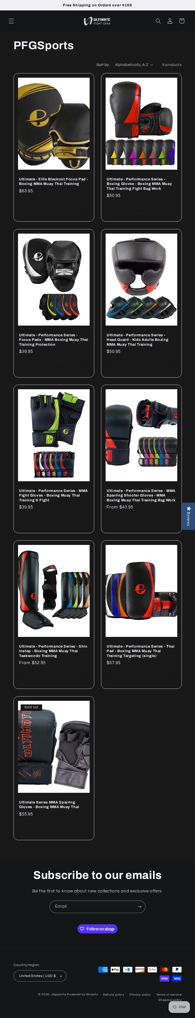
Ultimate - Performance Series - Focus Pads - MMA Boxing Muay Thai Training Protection (53, 339)
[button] (11, 21)
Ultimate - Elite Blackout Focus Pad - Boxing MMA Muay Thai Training (53, 181)
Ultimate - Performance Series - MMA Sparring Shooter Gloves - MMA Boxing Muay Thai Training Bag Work (141, 495)
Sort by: (103, 65)
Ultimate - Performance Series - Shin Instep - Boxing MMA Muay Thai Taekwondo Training (53, 651)
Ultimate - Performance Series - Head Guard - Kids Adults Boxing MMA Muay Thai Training (137, 339)
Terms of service (169, 994)
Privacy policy (140, 994)
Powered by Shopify (82, 994)
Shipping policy (170, 1000)
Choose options (141, 210)
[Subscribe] (139, 907)
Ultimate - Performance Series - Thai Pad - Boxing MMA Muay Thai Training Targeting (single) (141, 651)
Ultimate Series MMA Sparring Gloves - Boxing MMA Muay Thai (49, 804)
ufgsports (58, 994)
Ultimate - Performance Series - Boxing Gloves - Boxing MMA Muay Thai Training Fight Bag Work (139, 184)
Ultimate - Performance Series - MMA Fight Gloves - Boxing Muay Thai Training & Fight (53, 495)
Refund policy (113, 994)
